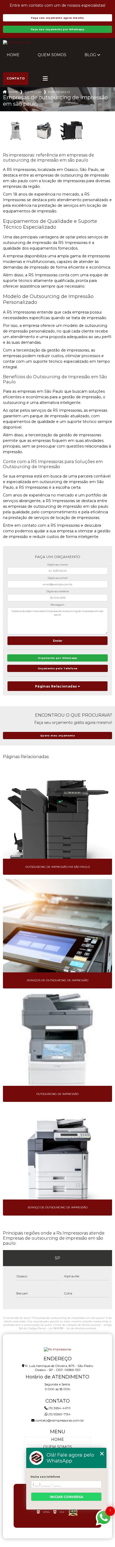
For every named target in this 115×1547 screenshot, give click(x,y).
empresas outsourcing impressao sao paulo (59, 92)
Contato (16, 78)
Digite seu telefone (57, 591)
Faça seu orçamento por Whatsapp (57, 29)
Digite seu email (58, 577)
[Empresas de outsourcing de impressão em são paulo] (16, 131)
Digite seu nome (57, 564)
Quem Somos (52, 54)
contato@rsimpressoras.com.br (59, 1420)
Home (13, 54)
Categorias (33, 92)
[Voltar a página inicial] (57, 42)
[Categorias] (45, 78)
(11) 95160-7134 (59, 1414)
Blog (90, 54)
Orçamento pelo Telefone (58, 668)
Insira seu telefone (45, 1477)
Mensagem (57, 604)
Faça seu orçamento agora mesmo (57, 17)
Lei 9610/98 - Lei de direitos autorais (72, 1328)
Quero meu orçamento (57, 735)
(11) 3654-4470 (59, 1408)
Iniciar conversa (66, 1497)
